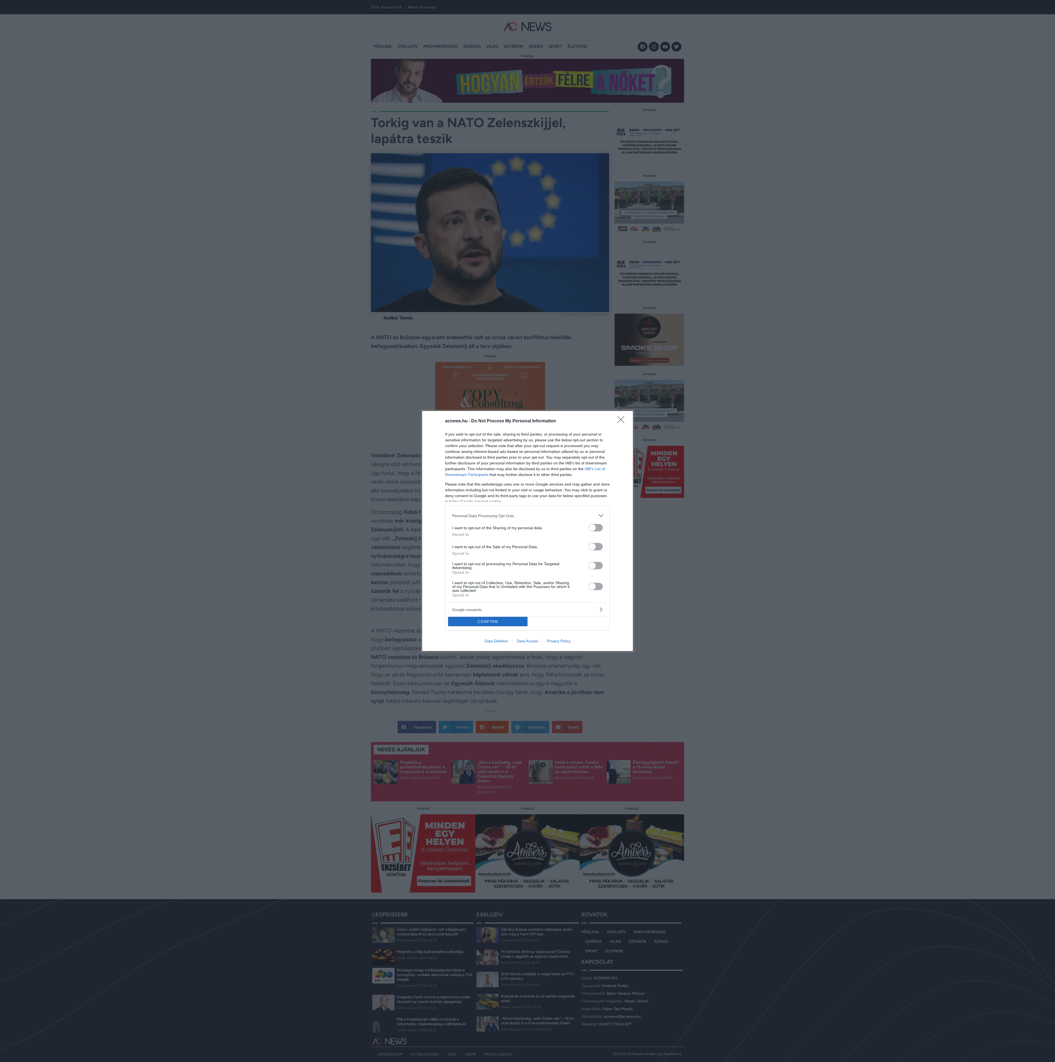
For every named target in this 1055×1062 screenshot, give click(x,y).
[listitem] (527, 516)
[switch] (595, 527)
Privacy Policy (559, 641)
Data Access (527, 641)
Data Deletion (496, 641)
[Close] (622, 421)
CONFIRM (488, 622)
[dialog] (527, 531)
